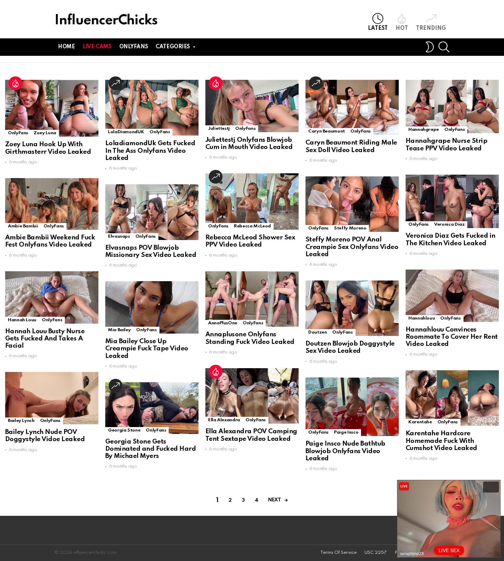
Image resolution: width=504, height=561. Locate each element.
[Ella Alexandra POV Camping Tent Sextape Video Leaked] (252, 396)
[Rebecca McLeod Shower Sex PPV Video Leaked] (252, 201)
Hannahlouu (421, 318)
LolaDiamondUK (126, 132)
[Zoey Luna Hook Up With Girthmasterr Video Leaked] (51, 108)
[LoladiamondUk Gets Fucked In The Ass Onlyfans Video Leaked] (152, 108)
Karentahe (420, 422)
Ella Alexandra (224, 420)
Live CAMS (97, 47)
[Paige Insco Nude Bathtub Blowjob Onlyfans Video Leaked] (352, 406)
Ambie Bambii (23, 226)
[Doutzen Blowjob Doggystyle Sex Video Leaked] (352, 308)
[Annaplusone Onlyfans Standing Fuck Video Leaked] (252, 299)
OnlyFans (18, 133)
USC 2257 (375, 552)
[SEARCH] (444, 46)
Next (274, 500)
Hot (402, 28)
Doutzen (317, 332)
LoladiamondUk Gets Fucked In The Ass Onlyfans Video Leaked (150, 150)
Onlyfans (133, 47)
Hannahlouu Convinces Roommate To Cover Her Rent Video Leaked (452, 337)
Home (66, 47)
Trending (431, 28)
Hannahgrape (423, 129)
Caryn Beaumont (326, 131)
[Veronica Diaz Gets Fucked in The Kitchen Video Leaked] (452, 201)
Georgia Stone (124, 430)
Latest (378, 28)
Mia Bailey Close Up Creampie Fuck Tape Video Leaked (146, 348)
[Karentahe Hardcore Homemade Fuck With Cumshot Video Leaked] (452, 398)
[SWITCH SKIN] (429, 46)
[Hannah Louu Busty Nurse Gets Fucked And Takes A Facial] (51, 297)
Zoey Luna (45, 133)
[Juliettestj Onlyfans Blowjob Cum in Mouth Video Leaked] (252, 106)
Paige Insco (346, 432)
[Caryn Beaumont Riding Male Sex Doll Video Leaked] (352, 107)
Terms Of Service (338, 552)
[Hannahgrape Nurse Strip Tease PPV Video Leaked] (452, 106)
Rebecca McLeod (252, 226)
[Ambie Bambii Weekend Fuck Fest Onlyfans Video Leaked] (51, 204)
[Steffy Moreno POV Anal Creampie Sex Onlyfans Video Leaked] (352, 204)
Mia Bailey (119, 330)
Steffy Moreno (350, 228)
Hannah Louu (22, 320)
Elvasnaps (119, 236)
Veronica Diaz (449, 224)
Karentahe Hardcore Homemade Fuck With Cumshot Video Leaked (441, 440)
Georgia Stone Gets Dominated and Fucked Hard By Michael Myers (150, 449)
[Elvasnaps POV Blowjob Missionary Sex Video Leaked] (152, 212)
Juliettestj (219, 128)
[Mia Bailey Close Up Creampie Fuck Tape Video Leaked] (152, 307)
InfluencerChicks (106, 20)
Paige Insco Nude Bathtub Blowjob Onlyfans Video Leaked (345, 451)
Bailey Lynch (21, 421)
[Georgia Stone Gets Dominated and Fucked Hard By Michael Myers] (152, 408)
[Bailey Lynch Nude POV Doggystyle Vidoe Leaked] (51, 398)
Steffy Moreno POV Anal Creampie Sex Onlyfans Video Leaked (351, 247)
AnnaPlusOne (222, 323)
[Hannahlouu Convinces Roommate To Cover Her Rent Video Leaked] (452, 296)
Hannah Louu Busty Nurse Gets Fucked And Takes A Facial (44, 338)
